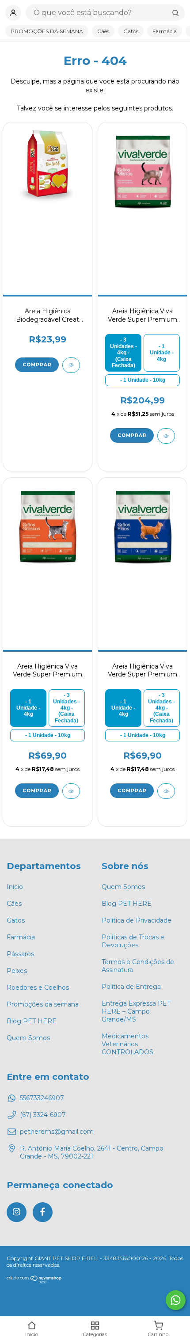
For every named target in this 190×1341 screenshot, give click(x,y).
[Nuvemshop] (34, 1281)
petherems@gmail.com (57, 1132)
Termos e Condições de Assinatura (138, 966)
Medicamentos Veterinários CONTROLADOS (127, 1044)
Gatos (130, 31)
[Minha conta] (13, 13)
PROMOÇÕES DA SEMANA (47, 31)
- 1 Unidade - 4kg (162, 352)
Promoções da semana (43, 1004)
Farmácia (164, 31)
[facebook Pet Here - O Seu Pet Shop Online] (43, 1212)
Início (15, 887)
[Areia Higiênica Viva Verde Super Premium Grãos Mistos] (142, 171)
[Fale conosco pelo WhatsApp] (176, 1300)
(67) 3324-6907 (43, 1115)
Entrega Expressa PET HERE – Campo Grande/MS (136, 1011)
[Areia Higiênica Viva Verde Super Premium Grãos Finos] (142, 526)
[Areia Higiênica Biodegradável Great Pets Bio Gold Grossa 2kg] (47, 171)
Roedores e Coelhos (38, 988)
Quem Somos (28, 1038)
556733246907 (42, 1098)
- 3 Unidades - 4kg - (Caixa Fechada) (123, 352)
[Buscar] (175, 12)
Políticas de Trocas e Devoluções (133, 941)
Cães (103, 31)
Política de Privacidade (136, 920)
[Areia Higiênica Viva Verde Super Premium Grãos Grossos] (47, 526)
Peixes (17, 971)
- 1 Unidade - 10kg (142, 380)
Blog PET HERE (32, 1021)
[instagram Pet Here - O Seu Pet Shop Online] (17, 1212)
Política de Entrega (131, 987)
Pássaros (20, 954)
